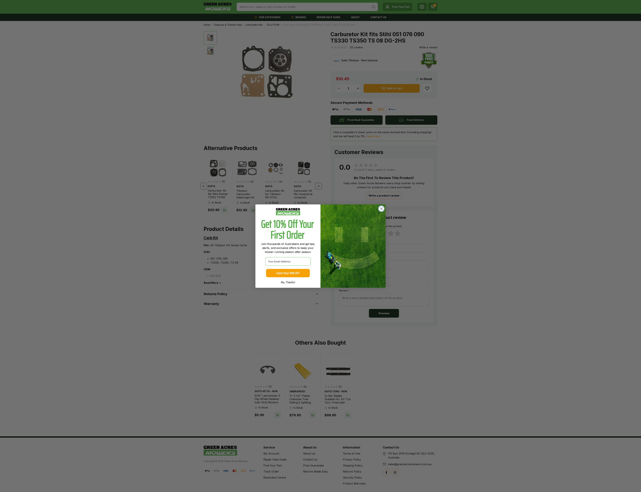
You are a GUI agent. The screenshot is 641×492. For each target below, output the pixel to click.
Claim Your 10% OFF (288, 273)
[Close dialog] (381, 209)
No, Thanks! (288, 282)
